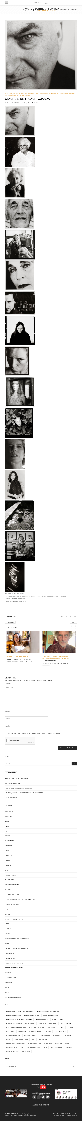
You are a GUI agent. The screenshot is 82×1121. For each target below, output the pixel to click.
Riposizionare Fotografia (22, 95)
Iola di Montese (42, 1039)
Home (26, 11)
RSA (22, 1047)
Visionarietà (68, 1047)
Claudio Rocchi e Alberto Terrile (47, 1023)
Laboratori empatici (12, 904)
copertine (8, 846)
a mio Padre (33, 11)
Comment (8, 683)
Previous (10, 622)
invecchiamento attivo (21, 1039)
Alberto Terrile (32, 103)
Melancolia (58, 1043)
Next (73, 622)
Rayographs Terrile (11, 1047)
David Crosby (51, 1027)
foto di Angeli (10, 1031)
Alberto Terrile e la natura (25, 1011)
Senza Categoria (10, 978)
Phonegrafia (9, 953)
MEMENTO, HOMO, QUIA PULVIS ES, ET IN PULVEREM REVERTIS (24, 793)
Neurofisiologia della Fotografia (17, 938)
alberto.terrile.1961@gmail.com (41, 1105)
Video (68, 658)
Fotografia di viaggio (30, 1035)
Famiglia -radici (18, 94)
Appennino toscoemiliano (14, 1023)
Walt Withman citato (12, 1051)
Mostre (7, 924)
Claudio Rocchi (29, 1023)
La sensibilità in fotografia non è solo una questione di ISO (23, 1043)
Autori (7, 836)
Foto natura (56, 1035)
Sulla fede (8, 982)
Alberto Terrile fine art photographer (48, 1011)
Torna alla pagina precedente (67, 9)
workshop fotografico (13, 997)
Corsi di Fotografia (65, 1023)
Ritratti (25, 657)
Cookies (26, 1115)
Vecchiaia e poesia (56, 1047)
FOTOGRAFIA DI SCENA (13, 1035)
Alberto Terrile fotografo (13, 1015)
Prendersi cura (10, 958)
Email (7, 718)
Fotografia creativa (60, 1031)
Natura (7, 934)
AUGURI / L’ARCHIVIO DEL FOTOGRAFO (18, 659)
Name (7, 711)
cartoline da (9, 841)
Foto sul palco (68, 1035)
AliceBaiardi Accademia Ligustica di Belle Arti (19, 1019)
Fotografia (48, 1031)
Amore (7, 821)
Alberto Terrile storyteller (31, 1015)
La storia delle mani (12, 894)
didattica (61, 1027)
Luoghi (7, 914)
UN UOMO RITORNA (11, 798)
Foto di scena (22, 1031)
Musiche (8, 929)
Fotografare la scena (35, 1031)
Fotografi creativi (45, 1035)
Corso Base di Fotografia (36, 1027)
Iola (33, 1039)
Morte (67, 1043)
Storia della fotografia (33, 1047)
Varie (7, 987)
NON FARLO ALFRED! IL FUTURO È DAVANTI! (18, 788)
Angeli (7, 826)
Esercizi (8, 865)
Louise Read (48, 1043)
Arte (6, 831)
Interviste (8, 890)
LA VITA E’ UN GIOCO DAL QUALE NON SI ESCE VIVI (37, 94)
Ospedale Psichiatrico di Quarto (16, 948)
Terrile (45, 1047)
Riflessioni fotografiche (14, 963)
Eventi (7, 870)
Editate (7, 860)
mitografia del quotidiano (59, 94)
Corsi (7, 850)
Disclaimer (33, 1115)
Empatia (70, 1027)
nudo (7, 943)
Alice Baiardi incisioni (42, 1019)
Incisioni (8, 1039)
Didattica (8, 855)
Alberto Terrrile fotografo (50, 1015)
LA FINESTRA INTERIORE (50, 661)
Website (7, 726)
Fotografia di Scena (12, 885)
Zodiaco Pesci (26, 1051)
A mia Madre (46, 657)
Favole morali (10, 880)
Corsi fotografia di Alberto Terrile (16, 1027)
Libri (6, 909)
